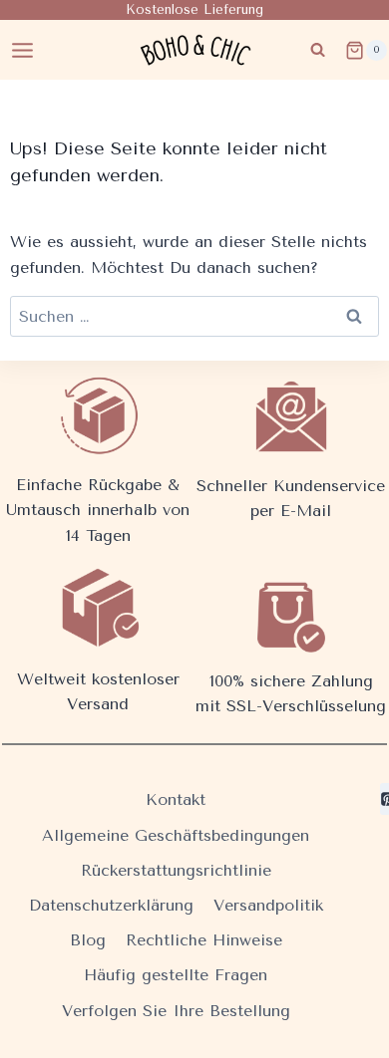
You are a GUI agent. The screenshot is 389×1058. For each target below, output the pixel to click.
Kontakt (175, 799)
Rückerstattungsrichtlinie (176, 870)
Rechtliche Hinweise (204, 939)
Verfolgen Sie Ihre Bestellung (176, 1010)
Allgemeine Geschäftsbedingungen (175, 835)
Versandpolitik (268, 905)
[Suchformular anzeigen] (317, 50)
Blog (88, 939)
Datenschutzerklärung (111, 905)
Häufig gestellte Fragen (175, 974)
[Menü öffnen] (23, 50)
